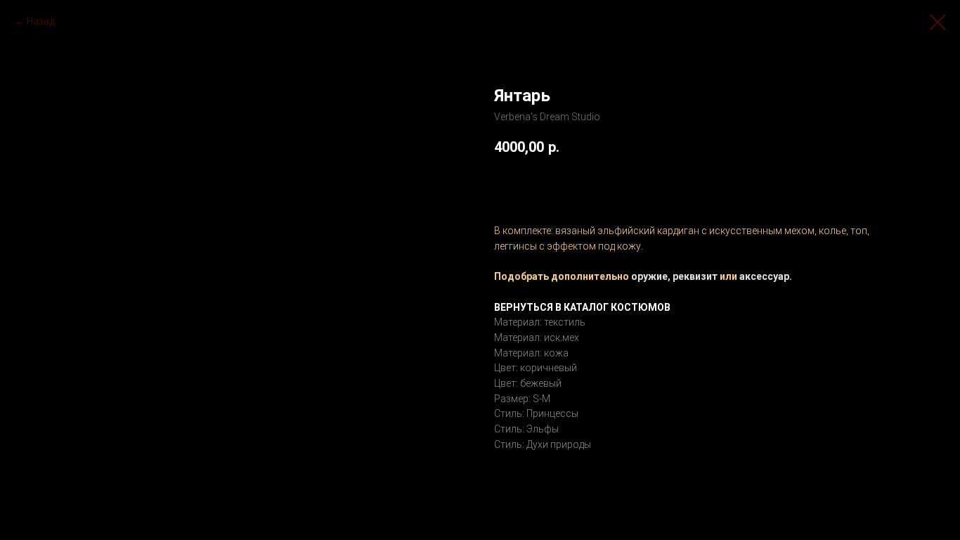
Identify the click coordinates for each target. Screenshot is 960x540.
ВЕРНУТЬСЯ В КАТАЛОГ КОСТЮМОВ (582, 307)
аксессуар (764, 276)
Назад (41, 21)
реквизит (695, 276)
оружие (649, 276)
